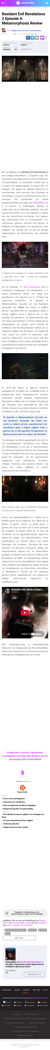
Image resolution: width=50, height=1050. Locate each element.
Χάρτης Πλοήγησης (37, 1023)
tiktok (8, 1002)
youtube (43, 1002)
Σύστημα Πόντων (25, 1035)
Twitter (28, 923)
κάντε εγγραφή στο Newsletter (19, 925)
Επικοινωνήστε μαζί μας (25, 1027)
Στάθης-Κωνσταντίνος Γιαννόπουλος (26, 30)
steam (18, 1005)
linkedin (7, 1005)
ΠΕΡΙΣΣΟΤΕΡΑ (25, 49)
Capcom (33, 930)
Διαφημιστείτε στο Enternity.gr (26, 1031)
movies (17, 990)
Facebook (16, 923)
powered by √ (25, 1046)
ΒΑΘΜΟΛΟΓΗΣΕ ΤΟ (22, 781)
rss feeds (43, 1005)
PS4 (8, 933)
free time (36, 990)
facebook (30, 1002)
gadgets (26, 990)
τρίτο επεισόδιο (31, 287)
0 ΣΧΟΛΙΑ (20, 938)
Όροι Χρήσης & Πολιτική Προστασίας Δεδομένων (26, 1018)
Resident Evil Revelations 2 (16, 930)
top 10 (45, 990)
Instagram (42, 923)
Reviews (43, 930)
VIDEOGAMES (6, 990)
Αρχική (16, 1014)
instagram (30, 1005)
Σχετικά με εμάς (31, 1014)
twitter (19, 1002)
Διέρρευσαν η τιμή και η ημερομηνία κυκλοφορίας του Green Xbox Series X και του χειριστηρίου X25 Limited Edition (25, 755)
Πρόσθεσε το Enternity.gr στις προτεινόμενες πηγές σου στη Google (27, 913)
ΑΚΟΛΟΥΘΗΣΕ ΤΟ (33, 974)
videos (25, 993)
